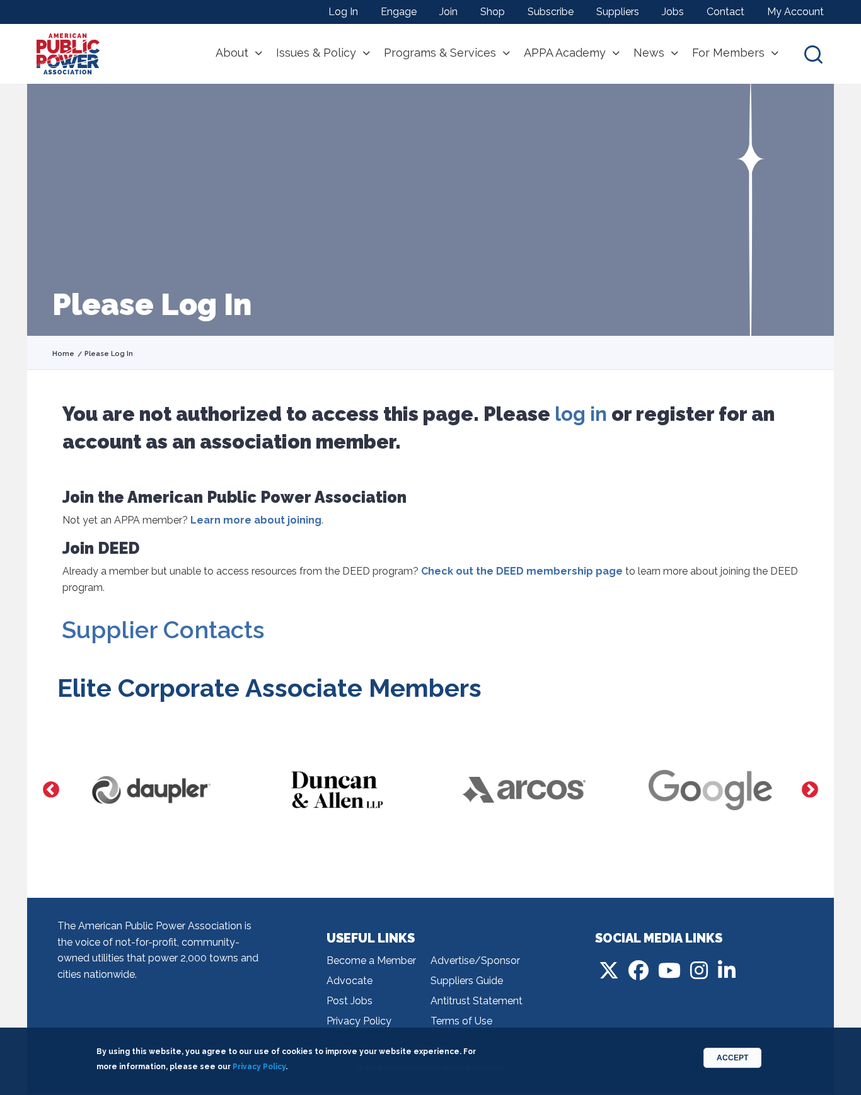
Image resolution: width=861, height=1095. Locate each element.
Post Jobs (349, 1001)
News (648, 53)
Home (63, 354)
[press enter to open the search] (813, 54)
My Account (795, 12)
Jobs (673, 12)
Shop (492, 12)
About (232, 53)
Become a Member (371, 960)
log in (581, 414)
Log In (343, 12)
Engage (399, 12)
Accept (732, 1057)
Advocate (349, 981)
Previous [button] (51, 790)
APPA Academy (565, 53)
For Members (728, 53)
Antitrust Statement (476, 1001)
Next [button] (809, 790)
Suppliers (617, 12)
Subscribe (551, 12)
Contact (725, 12)
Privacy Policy (358, 1021)
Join (448, 12)
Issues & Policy (316, 53)
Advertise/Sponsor (475, 960)
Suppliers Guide (466, 981)
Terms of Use (461, 1021)
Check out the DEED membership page (522, 571)
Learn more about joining (255, 520)
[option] (150, 790)
